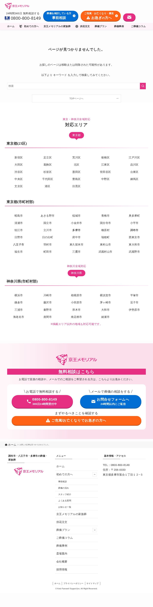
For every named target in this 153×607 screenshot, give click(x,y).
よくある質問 (64, 500)
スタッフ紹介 (64, 494)
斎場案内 (61, 553)
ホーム (60, 466)
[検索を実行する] (143, 86)
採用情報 (61, 569)
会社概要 (61, 561)
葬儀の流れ (63, 488)
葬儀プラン (63, 529)
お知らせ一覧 (64, 507)
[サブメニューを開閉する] (95, 474)
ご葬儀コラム (64, 537)
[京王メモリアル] (17, 6)
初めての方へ (64, 474)
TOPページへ (76, 98)
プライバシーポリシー (74, 583)
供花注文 (61, 522)
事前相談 (62, 481)
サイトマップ (92, 583)
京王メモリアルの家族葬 (71, 514)
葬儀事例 (61, 545)
